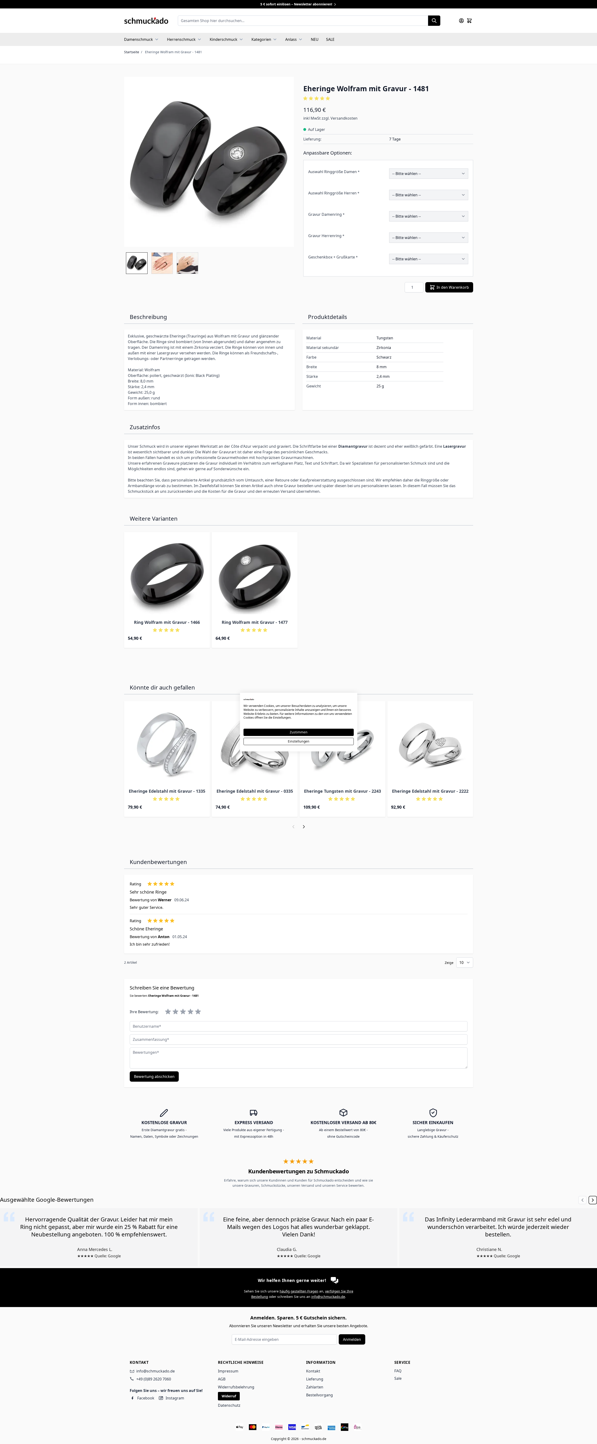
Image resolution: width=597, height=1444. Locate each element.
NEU (315, 39)
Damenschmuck (138, 39)
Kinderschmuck (223, 39)
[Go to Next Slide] (593, 1200)
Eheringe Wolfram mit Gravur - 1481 (173, 52)
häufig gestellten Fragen (299, 1291)
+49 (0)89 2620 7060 (153, 1379)
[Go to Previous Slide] (582, 1200)
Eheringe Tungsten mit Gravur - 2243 (342, 791)
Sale (398, 1378)
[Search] (434, 20)
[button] (388, 98)
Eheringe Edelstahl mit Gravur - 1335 (167, 791)
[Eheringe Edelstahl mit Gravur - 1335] (167, 744)
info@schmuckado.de (328, 1296)
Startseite (131, 52)
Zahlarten (314, 1387)
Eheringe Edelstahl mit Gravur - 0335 (255, 791)
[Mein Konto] (461, 20)
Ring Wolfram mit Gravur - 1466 (167, 622)
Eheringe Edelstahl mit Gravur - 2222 (430, 791)
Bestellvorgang (319, 1395)
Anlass (291, 39)
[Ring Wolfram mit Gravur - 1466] (167, 575)
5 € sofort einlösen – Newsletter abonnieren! (296, 4)
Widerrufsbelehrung (236, 1387)
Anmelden (352, 1339)
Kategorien (261, 39)
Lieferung (314, 1379)
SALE (330, 39)
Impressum (228, 1371)
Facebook (145, 1398)
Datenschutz (229, 1405)
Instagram (175, 1398)
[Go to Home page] (146, 21)
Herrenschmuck (181, 39)
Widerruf (229, 1396)
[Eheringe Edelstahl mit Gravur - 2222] (430, 744)
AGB (221, 1379)
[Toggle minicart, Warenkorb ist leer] (469, 20)
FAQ (398, 1370)
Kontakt (313, 1371)
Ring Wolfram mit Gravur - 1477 (255, 622)
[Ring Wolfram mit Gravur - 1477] (255, 575)
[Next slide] (304, 827)
